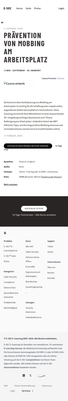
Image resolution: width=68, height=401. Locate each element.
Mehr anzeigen (11, 184)
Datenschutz (9, 287)
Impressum (47, 386)
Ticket (50, 246)
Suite (28, 8)
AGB (6, 386)
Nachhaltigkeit (10, 308)
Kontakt (51, 278)
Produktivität (10, 302)
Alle (29, 246)
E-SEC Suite (10, 256)
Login (61, 8)
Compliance (9, 282)
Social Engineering (34, 287)
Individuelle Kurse (34, 317)
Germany (26, 391)
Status (50, 252)
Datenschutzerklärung (24, 386)
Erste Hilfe (30, 267)
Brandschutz (31, 281)
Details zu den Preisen (51, 177)
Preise (37, 8)
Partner (50, 273)
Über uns (51, 267)
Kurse (19, 8)
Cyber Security (10, 277)
